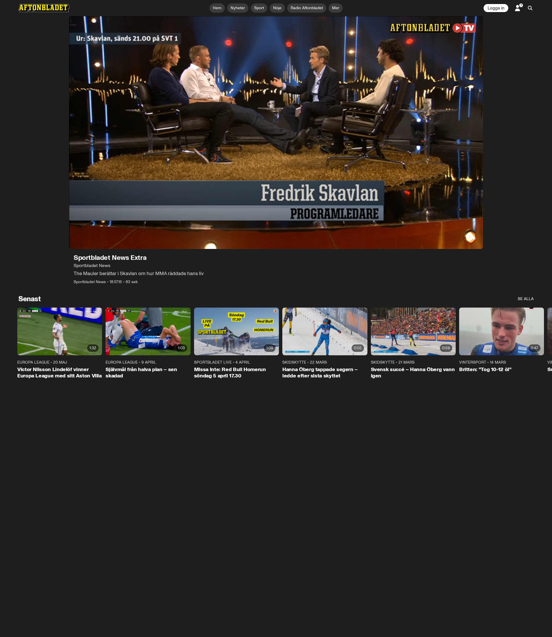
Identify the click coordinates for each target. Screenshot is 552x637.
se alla (526, 298)
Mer (335, 7)
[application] (276, 132)
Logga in (496, 8)
